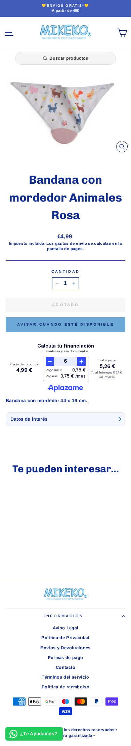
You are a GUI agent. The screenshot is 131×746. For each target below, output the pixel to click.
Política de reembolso (65, 686)
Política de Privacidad (65, 637)
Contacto (65, 667)
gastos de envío (71, 243)
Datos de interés (29, 419)
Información (63, 616)
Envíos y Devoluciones (65, 647)
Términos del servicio (65, 677)
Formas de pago (65, 657)
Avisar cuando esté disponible (65, 324)
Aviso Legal (66, 627)
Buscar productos (68, 58)
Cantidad (65, 271)
